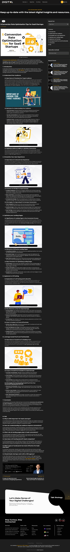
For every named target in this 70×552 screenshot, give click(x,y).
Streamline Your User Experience (57, 35)
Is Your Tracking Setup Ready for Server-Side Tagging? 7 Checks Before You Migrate (60, 65)
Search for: (51, 21)
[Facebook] (56, 520)
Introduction (52, 31)
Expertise (32, 2)
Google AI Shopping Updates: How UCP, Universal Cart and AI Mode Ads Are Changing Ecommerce (60, 88)
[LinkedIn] (63, 520)
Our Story (38, 2)
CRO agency (30, 454)
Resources (45, 2)
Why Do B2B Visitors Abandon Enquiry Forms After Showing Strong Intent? (60, 80)
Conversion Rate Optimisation (10, 60)
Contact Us (64, 2)
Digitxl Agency (40, 549)
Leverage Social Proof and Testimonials (58, 41)
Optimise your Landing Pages (56, 37)
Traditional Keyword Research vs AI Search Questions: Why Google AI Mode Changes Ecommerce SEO (60, 73)
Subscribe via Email (53, 50)
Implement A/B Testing (54, 39)
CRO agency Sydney (30, 458)
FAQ (50, 44)
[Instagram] (60, 520)
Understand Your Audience (55, 33)
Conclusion (52, 42)
